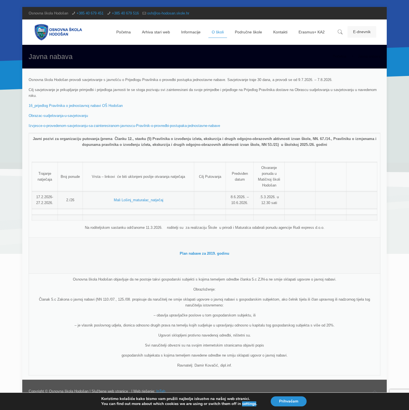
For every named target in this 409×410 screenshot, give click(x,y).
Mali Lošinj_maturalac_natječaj (138, 200)
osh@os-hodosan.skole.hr (168, 13)
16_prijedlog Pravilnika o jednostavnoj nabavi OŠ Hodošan (76, 106)
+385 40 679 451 (90, 13)
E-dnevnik (362, 32)
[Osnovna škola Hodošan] (58, 32)
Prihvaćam (288, 401)
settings (249, 403)
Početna (339, 56)
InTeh (160, 391)
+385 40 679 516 (125, 13)
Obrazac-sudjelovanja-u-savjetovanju (58, 116)
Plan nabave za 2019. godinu (204, 253)
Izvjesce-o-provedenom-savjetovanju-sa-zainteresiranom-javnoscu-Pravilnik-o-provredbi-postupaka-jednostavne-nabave (124, 126)
